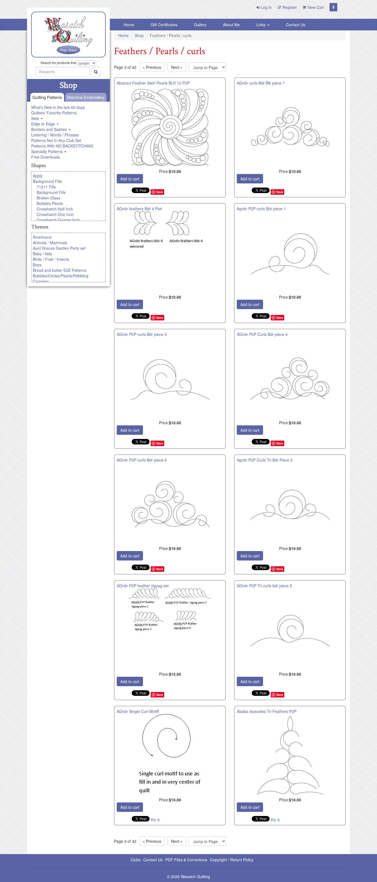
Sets (35, 118)
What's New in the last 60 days (58, 107)
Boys (37, 264)
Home (129, 24)
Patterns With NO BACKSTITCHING (62, 146)
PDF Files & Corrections (186, 859)
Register (289, 7)
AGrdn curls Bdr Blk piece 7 (261, 83)
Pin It (155, 820)
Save (159, 192)
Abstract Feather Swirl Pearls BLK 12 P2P (153, 83)
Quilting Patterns (47, 97)
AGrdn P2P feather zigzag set (143, 585)
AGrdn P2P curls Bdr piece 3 (142, 334)
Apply (38, 175)
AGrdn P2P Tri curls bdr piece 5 (264, 585)
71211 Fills (46, 186)
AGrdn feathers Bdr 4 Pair (139, 208)
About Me (231, 24)
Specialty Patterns (47, 151)
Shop (139, 35)
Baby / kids (42, 253)
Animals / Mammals (50, 242)
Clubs (135, 859)
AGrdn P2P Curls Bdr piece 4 (262, 334)
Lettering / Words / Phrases (55, 135)
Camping (41, 281)
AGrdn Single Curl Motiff (138, 711)
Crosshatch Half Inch (55, 209)
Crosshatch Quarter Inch (58, 220)
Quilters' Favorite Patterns (54, 112)
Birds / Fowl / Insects (51, 259)
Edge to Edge (43, 124)
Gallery (200, 24)
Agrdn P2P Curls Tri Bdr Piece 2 (265, 460)
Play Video (68, 50)
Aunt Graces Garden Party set (59, 248)
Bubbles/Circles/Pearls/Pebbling (60, 275)
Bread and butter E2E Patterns (59, 270)
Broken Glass (48, 198)
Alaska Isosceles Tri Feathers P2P (266, 711)
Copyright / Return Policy (231, 859)
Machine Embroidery (86, 97)
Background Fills (47, 181)
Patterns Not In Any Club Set (56, 140)
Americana (42, 237)
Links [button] (261, 24)
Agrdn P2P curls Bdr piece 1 (261, 208)
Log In (266, 7)
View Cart (315, 7)
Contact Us (295, 24)
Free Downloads (45, 157)
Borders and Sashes (49, 129)
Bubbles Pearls (50, 203)
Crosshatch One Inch (55, 214)
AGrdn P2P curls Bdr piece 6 (142, 460)
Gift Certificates (164, 24)
